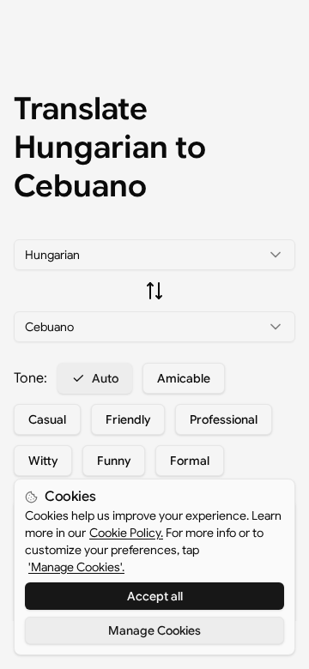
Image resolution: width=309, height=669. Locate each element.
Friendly (128, 419)
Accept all (155, 596)
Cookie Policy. (126, 532)
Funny (113, 460)
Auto (105, 378)
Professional (224, 419)
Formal (189, 460)
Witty (43, 460)
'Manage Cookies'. (76, 567)
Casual (47, 419)
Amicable (183, 378)
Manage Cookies (154, 630)
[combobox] (154, 254)
